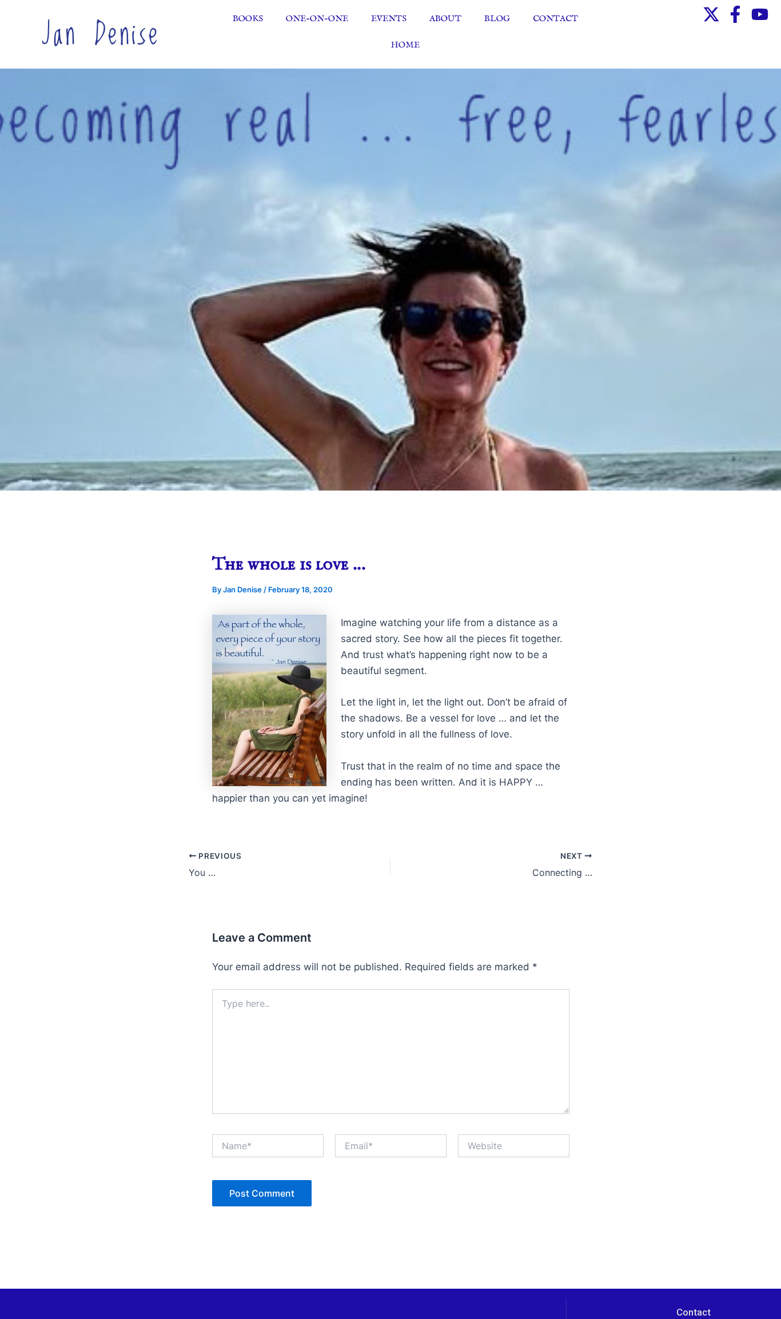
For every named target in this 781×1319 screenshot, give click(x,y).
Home (405, 44)
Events (389, 18)
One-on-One (317, 18)
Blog (497, 18)
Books (248, 18)
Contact (555, 18)
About (445, 18)
